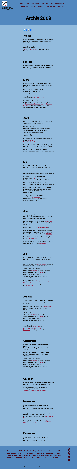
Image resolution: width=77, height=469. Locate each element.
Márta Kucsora (36, 97)
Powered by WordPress (46, 466)
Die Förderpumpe (60, 4)
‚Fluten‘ (42, 97)
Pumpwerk (44, 3)
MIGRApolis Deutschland (34, 238)
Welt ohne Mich (24, 6)
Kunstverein (37, 3)
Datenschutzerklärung (35, 466)
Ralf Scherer (61, 8)
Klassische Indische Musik (30, 142)
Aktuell (21, 3)
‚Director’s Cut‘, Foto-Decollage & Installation (34, 390)
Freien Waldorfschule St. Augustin (34, 104)
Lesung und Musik (43, 227)
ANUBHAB (50, 93)
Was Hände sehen (54, 8)
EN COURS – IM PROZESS (58, 6)
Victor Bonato (35, 178)
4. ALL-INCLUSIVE (33, 4)
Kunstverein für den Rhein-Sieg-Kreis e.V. (20, 466)
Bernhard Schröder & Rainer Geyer (45, 6)
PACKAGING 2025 (32, 6)
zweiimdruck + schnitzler (50, 4)
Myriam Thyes (36, 197)
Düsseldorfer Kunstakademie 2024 (56, 3)
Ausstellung (42, 243)
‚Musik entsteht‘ (41, 264)
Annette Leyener (36, 326)
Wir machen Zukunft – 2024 (22, 4)
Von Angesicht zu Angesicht (30, 49)
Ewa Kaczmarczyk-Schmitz (30, 328)
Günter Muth (40, 4)
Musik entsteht (49, 221)
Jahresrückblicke (29, 3)
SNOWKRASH (29, 285)
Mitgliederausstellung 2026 (43, 8)
